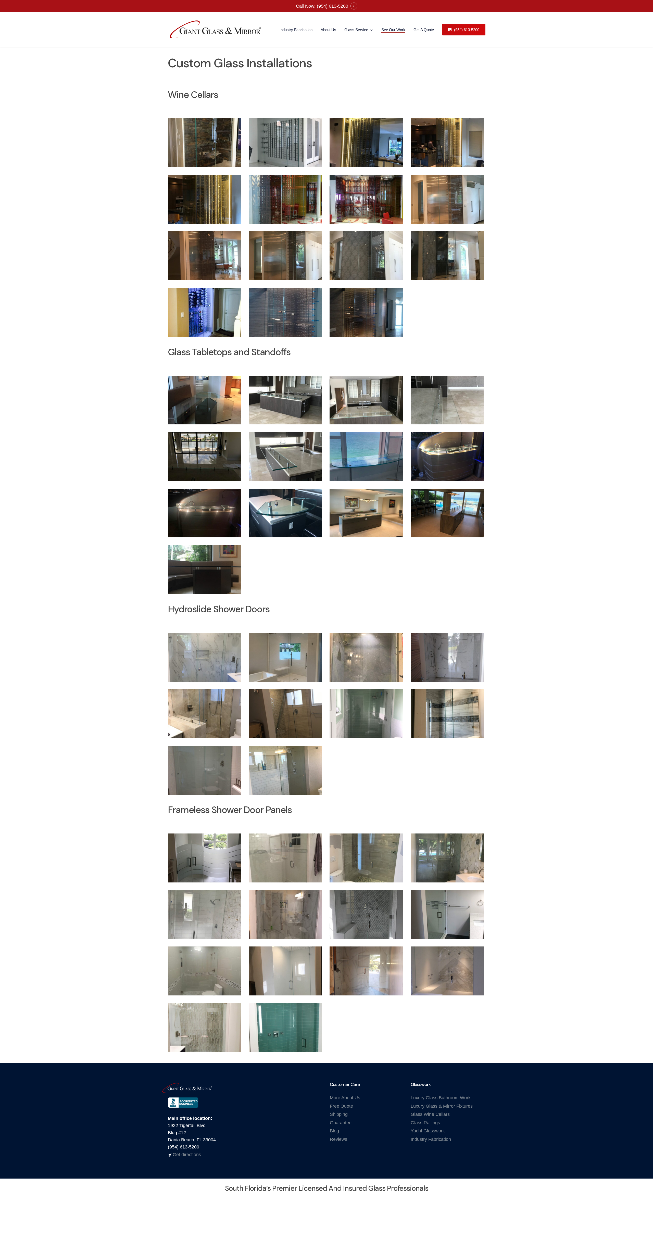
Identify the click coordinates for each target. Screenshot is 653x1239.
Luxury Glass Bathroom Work (441, 1097)
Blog (334, 1130)
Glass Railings (425, 1122)
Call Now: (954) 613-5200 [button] (322, 6)
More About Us (345, 1097)
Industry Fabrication (431, 1139)
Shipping (339, 1114)
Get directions (187, 1154)
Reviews (338, 1139)
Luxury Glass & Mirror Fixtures (442, 1106)
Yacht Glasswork (428, 1130)
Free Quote (341, 1106)
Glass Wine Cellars (430, 1114)
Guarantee (340, 1122)
